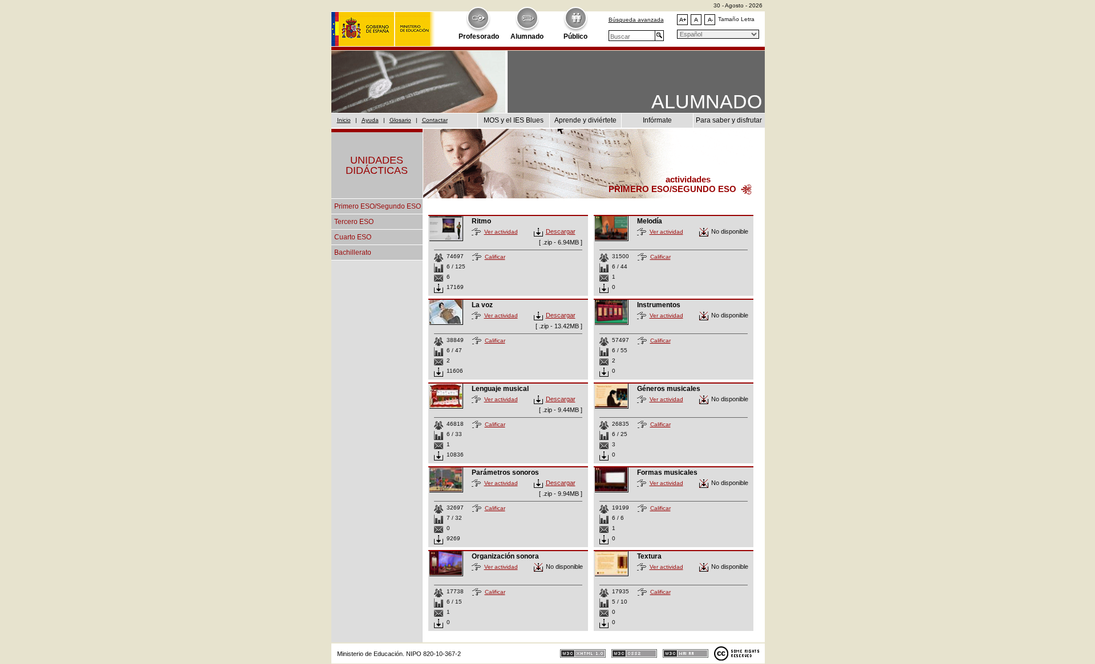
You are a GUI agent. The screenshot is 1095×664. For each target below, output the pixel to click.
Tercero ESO (354, 221)
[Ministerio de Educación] (383, 23)
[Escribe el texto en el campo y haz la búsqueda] (659, 35)
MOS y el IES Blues (514, 120)
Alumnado (527, 36)
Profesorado (479, 36)
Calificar (495, 257)
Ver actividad (501, 232)
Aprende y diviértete (585, 120)
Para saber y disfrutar (729, 120)
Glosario (400, 120)
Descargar (560, 231)
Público (575, 36)
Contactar (435, 120)
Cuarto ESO (352, 237)
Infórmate (657, 120)
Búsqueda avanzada (636, 20)
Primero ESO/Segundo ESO (377, 206)
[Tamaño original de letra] (696, 19)
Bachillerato (352, 252)
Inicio (344, 120)
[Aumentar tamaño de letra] (682, 19)
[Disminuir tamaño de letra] (709, 19)
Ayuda (370, 120)
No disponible (729, 231)
